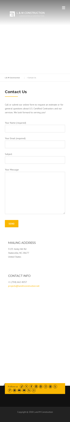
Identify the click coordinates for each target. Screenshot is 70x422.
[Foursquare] (10, 390)
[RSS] (29, 390)
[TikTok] (22, 386)
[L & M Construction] (25, 13)
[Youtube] (19, 390)
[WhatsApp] (33, 390)
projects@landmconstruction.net (23, 285)
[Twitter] (26, 386)
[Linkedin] (36, 386)
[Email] (24, 390)
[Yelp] (55, 386)
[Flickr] (14, 390)
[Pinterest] (41, 386)
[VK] (50, 386)
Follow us (13, 386)
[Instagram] (45, 386)
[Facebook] (31, 386)
